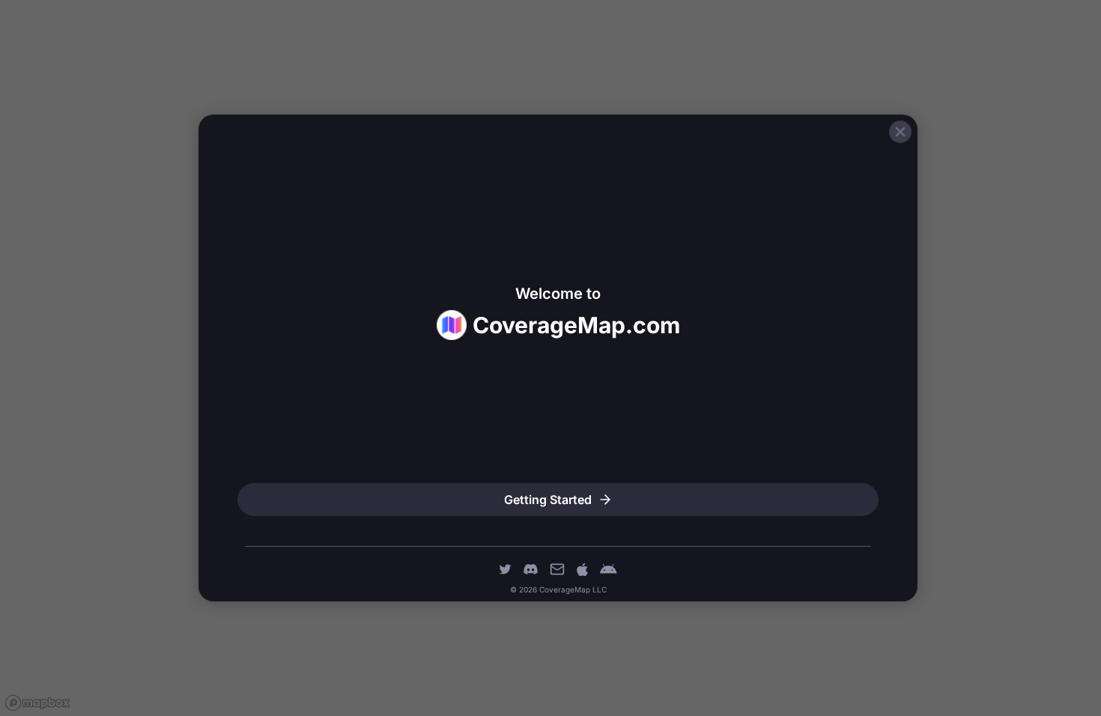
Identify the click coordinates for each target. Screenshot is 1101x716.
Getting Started (548, 499)
